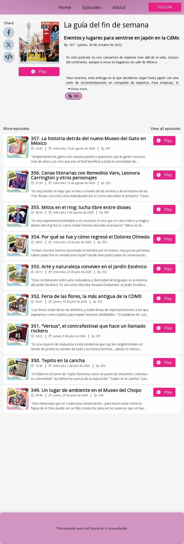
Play (43, 71)
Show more (79, 89)
